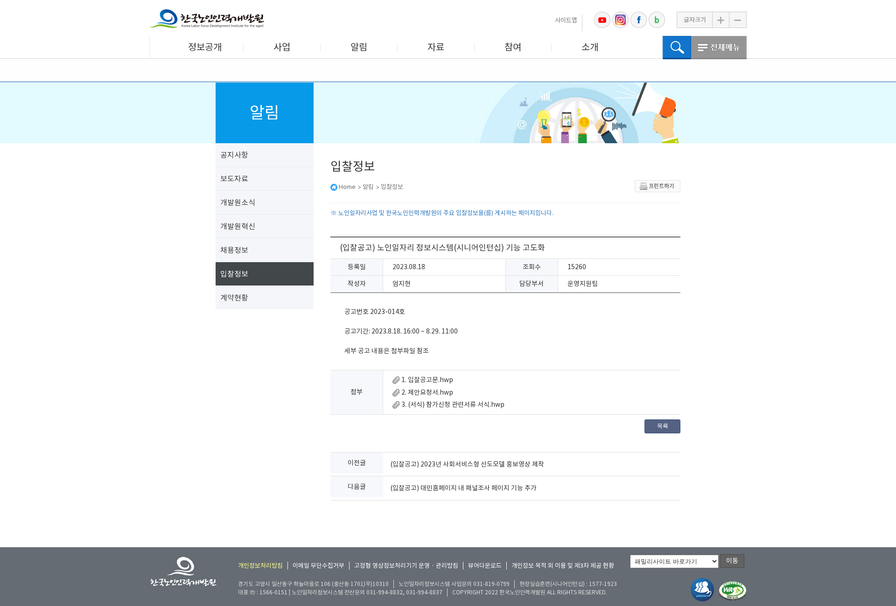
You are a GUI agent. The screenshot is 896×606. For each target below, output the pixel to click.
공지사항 (234, 155)
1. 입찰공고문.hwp (426, 380)
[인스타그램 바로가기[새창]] (620, 20)
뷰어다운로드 (485, 566)
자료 (435, 47)
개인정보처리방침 (260, 566)
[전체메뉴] (719, 47)
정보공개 (205, 47)
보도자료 (234, 178)
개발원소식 (237, 202)
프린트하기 (661, 185)
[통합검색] (677, 47)
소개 (589, 47)
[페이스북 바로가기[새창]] (638, 20)
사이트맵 (566, 20)
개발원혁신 (237, 226)
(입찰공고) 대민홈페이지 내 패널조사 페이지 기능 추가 (463, 488)
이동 (732, 561)
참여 (512, 47)
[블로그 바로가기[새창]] (657, 20)
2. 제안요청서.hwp (426, 392)
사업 (281, 47)
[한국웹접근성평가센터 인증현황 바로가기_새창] (733, 591)
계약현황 (234, 297)
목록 (662, 426)
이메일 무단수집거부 (318, 566)
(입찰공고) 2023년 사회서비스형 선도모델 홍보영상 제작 (467, 464)
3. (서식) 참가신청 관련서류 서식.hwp (452, 404)
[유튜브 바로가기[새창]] (602, 20)
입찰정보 (234, 274)
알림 (358, 47)
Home (347, 187)
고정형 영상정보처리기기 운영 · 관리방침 (406, 566)
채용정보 (234, 250)
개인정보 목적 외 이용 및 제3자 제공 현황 (562, 566)
